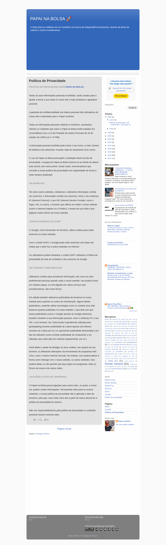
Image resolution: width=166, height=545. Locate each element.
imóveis (132, 340)
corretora (107, 328)
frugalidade (119, 338)
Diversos (108, 389)
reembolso (108, 358)
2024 (110, 136)
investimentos (132, 342)
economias (117, 331)
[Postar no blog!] (41, 419)
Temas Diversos (63, 73)
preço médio (130, 354)
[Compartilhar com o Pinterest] (48, 419)
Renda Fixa (49, 73)
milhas (124, 349)
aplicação (115, 319)
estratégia (108, 335)
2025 (110, 133)
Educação (126, 331)
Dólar (31, 520)
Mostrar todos (133, 311)
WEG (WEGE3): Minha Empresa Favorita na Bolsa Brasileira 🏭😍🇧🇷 (120, 307)
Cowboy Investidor (115, 243)
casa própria (133, 321)
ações (107, 319)
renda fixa (113, 361)
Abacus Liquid (113, 226)
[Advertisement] (83, 50)
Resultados (110, 366)
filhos (135, 335)
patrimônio (119, 351)
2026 (110, 117)
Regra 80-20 (133, 358)
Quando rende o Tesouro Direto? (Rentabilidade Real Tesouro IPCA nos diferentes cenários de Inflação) (120, 277)
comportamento (122, 324)
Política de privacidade (113, 397)
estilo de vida (129, 333)
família (116, 335)
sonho (107, 368)
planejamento (109, 354)
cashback (110, 324)
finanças (110, 338)
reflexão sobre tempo (120, 358)
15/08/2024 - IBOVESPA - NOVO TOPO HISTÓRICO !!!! (119, 268)
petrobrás (131, 351)
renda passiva (129, 361)
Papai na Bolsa (75, 87)
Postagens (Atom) (42, 434)
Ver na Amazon (121, 96)
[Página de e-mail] (34, 419)
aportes (123, 319)
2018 (110, 155)
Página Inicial (110, 380)
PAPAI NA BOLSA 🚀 (51, 18)
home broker (123, 340)
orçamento (108, 351)
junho (111, 120)
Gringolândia (112, 265)
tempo (129, 368)
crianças (115, 328)
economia (108, 331)
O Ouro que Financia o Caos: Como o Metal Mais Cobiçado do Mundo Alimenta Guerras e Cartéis (120, 230)
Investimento (118, 342)
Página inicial (64, 428)
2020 (110, 149)
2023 (110, 139)
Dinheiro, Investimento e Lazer (120, 273)
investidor (108, 342)
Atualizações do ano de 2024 (117, 244)
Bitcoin (87, 520)
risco (125, 366)
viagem (109, 371)
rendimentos (133, 364)
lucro (109, 347)
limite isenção (133, 344)
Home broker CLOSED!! (124, 205)
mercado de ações (128, 347)
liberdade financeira (120, 344)
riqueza (119, 366)
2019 (110, 152)
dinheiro (123, 328)
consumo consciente (128, 326)
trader (135, 369)
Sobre (76, 73)
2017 (110, 158)
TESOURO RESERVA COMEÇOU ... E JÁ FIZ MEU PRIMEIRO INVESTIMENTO (124, 171)
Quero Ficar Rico (114, 304)
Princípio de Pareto (111, 356)
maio (111, 129)
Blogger (95, 536)
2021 (110, 146)
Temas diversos (117, 369)
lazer (109, 344)
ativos (130, 319)
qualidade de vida (128, 356)
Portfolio (120, 354)
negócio (132, 349)
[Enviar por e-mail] (38, 419)
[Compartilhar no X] (43, 419)
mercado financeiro (111, 349)
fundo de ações (130, 338)
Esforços (117, 333)
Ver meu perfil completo (125, 424)
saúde (132, 366)
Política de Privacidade (114, 412)
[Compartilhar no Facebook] (45, 419)
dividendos (132, 328)
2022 (110, 142)
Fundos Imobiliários (111, 340)
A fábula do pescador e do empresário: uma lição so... (120, 124)
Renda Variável (35, 73)
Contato (86, 73)
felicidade (124, 335)
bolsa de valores (121, 322)
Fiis (130, 335)
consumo (115, 326)
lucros (116, 347)
